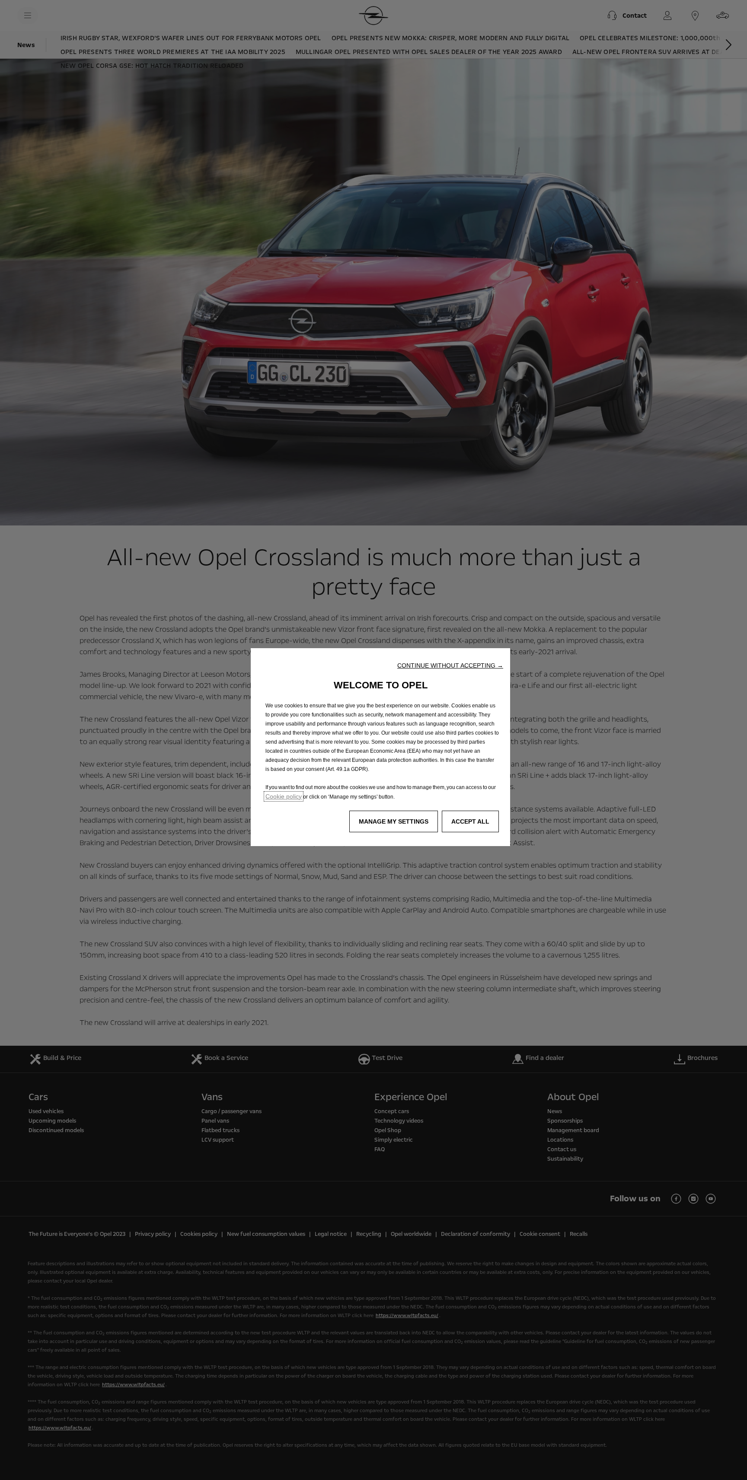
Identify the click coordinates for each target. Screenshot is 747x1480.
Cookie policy (283, 796)
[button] (450, 665)
